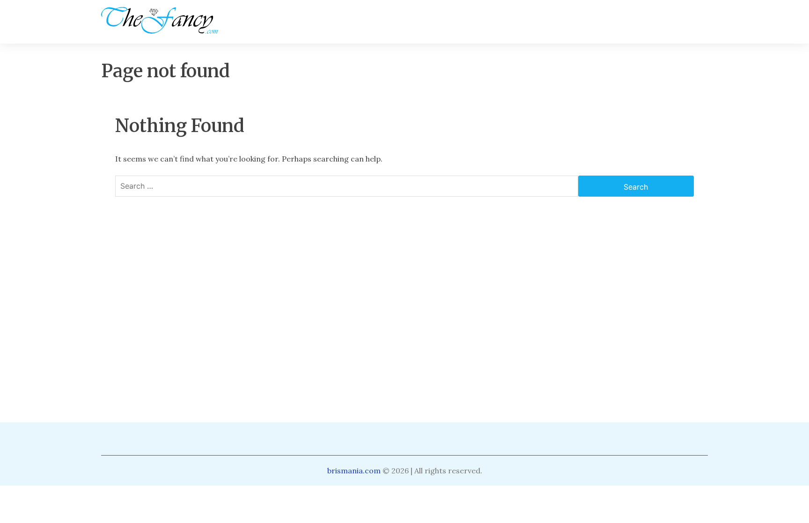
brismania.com (354, 470)
